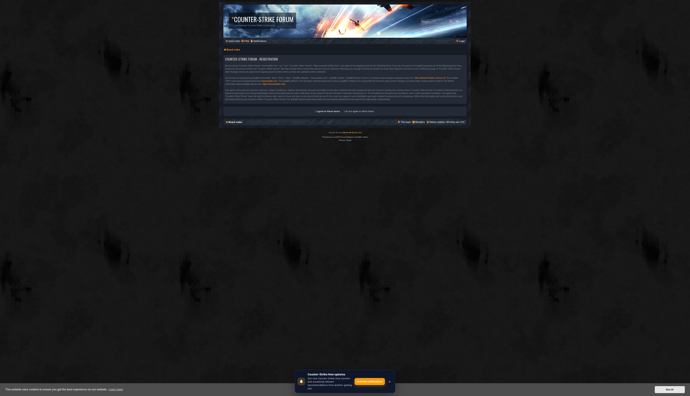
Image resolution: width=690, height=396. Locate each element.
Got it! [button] (670, 389)
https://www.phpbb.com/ (273, 84)
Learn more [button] (116, 389)
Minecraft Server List (352, 132)
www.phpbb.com (269, 81)
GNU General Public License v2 (429, 78)
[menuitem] (245, 41)
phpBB (335, 137)
